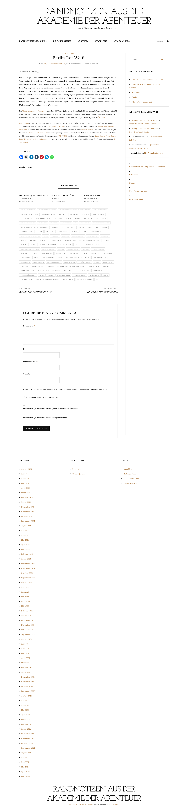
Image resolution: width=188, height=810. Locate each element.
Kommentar (29, 326)
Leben (60, 258)
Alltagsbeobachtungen (29, 214)
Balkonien (88, 218)
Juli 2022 (24, 700)
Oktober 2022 (27, 686)
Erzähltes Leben (26, 232)
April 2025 (25, 545)
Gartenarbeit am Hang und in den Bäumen (147, 166)
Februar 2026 (27, 497)
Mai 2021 (25, 767)
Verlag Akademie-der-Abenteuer (47, 279)
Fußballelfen (92, 236)
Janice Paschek (47, 253)
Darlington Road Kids (101, 223)
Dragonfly (70, 227)
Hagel (98, 245)
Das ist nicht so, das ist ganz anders (33, 195)
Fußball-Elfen (77, 236)
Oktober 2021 (27, 743)
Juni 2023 (25, 648)
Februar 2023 (26, 667)
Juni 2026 (25, 478)
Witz (97, 279)
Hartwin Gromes (48, 249)
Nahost (96, 262)
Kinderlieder (107, 253)
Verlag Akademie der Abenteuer (54, 64)
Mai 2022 (25, 710)
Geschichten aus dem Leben (89, 240)
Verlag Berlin (68, 279)
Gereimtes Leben (55, 240)
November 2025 (28, 511)
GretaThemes (114, 804)
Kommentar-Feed (131, 478)
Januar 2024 (26, 615)
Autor (68, 218)
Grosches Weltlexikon (48, 245)
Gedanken (104, 236)
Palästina (50, 266)
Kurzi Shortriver (48, 258)
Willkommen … (122, 41)
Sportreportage (69, 271)
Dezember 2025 (28, 507)
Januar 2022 (26, 729)
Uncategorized (78, 474)
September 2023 (28, 634)
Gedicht (23, 240)
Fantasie (39, 232)
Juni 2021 (25, 762)
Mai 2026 (25, 483)
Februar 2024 (27, 611)
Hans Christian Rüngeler (30, 249)
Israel (36, 253)
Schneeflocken (43, 271)
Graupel (33, 245)
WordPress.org (130, 483)
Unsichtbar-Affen (63, 275)
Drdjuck (81, 227)
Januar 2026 (26, 502)
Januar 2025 (26, 559)
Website (26, 374)
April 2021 (25, 771)
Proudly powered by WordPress (81, 804)
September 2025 (28, 521)
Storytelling (84, 271)
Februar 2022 (26, 724)
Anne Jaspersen (26, 218)
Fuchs (46, 236)
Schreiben (136, 92)
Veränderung (94, 275)
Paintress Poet (37, 266)
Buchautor (43, 223)
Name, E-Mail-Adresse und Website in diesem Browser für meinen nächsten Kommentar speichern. (65, 390)
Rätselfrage (107, 266)
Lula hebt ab (25, 262)
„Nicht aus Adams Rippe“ (38, 133)
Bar (97, 218)
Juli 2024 (25, 587)
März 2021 (25, 776)
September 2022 (28, 691)
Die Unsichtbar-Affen (56, 126)
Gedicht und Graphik (37, 240)
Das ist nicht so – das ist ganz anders (34, 227)
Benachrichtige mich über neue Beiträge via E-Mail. (45, 417)
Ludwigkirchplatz (99, 258)
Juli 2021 (24, 757)
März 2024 (25, 606)
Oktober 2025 (27, 516)
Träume (50, 275)
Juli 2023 (24, 644)
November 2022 (28, 682)
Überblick (101, 117)
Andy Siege (62, 214)
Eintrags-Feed (130, 474)
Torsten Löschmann (28, 275)
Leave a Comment (91, 64)
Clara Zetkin (84, 223)
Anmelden (128, 469)
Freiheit (74, 232)
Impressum (83, 41)
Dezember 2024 (28, 563)
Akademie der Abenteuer (47, 210)
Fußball (65, 236)
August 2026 (26, 469)
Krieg (36, 258)
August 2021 (26, 753)
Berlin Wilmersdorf (28, 223)
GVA (76, 245)
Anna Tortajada (98, 214)
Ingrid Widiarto (98, 249)
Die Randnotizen (62, 41)
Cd (75, 223)
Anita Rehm (74, 214)
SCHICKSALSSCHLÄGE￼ (63, 195)
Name (26, 349)
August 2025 (26, 526)
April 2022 (25, 715)
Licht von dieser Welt (73, 258)
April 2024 (25, 601)
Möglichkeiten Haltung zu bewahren (145, 124)
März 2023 (25, 663)
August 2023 (26, 639)
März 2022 (25, 719)
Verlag (105, 275)
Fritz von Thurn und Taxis (30, 236)
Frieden (83, 232)
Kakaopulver (73, 253)
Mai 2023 (25, 653)
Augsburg (58, 218)
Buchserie (54, 223)
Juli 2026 (25, 474)
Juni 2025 (25, 535)
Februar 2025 (27, 554)
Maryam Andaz (39, 262)
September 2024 (28, 578)
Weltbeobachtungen (84, 279)
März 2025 (25, 549)
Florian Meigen (62, 232)
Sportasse (56, 271)
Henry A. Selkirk (73, 249)
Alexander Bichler (100, 210)
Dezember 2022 (28, 677)
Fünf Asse (55, 236)
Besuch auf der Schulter (139, 132)
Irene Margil (25, 253)
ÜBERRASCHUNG (92, 195)
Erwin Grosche (101, 227)
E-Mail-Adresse (30, 361)
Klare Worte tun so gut (142, 102)
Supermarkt (97, 271)
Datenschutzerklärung (32, 41)
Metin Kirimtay (69, 262)
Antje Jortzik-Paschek (43, 218)
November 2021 (27, 738)
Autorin (77, 218)
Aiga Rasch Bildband (28, 210)
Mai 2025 (25, 540)
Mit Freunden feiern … (153, 153)
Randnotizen (68, 53)
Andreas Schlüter (48, 214)
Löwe (87, 258)
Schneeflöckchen (27, 271)
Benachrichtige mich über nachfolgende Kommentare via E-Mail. (50, 408)
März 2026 (25, 493)
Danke (134, 97)
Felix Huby (49, 232)
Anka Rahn (85, 214)
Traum (41, 275)
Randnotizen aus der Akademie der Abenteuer (94, 17)
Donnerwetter (57, 227)
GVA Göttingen (87, 245)
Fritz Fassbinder (96, 232)
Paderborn (24, 266)
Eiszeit (90, 227)
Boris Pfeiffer (24, 123)
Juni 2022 (25, 705)
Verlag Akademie (26, 279)
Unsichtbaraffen (80, 275)
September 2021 (28, 748)
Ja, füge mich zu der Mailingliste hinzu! (41, 397)
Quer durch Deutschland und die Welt (71, 266)
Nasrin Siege (107, 262)
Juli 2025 (25, 530)
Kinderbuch (95, 253)
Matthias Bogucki (53, 262)
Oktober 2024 (27, 573)
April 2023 (25, 658)
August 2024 (26, 582)
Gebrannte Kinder (137, 199)
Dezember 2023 (28, 620)
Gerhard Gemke (70, 240)
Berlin (104, 218)
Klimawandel (25, 258)
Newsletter (101, 41)
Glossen (106, 240)
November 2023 (28, 625)
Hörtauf (86, 249)
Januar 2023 (26, 672)
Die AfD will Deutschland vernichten (147, 79)
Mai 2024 (25, 596)
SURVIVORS (62, 136)
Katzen (84, 253)
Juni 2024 (25, 592)
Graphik (23, 245)
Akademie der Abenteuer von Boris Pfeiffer (75, 210)
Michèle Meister (87, 130)
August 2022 (26, 696)
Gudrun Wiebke (65, 245)
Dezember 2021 (27, 734)
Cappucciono (66, 223)
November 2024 (28, 568)
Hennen (61, 249)
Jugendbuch (60, 253)
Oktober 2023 (27, 630)
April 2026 (25, 488)
